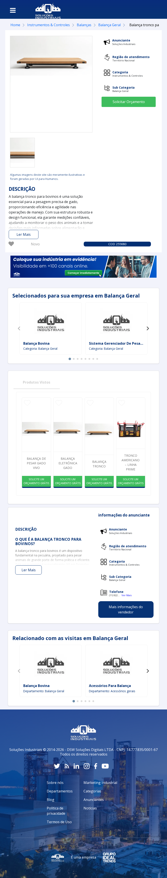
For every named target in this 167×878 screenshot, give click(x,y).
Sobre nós (55, 782)
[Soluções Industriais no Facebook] (95, 766)
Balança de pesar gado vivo (36, 463)
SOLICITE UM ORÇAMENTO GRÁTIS (36, 481)
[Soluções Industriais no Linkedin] (76, 766)
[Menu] (13, 10)
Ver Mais (127, 595)
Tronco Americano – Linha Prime (131, 462)
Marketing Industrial (100, 782)
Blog (50, 799)
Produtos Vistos (36, 382)
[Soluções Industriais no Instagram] (87, 766)
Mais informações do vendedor (126, 609)
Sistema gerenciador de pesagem (118, 343)
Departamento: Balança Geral (43, 691)
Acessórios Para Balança (110, 685)
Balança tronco (99, 464)
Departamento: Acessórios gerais (112, 691)
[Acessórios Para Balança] (116, 665)
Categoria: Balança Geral (40, 348)
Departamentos (60, 791)
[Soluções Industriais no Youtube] (105, 766)
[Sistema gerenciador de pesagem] (116, 322)
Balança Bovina (36, 343)
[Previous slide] (19, 328)
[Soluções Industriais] (46, 9)
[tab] (69, 359)
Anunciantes (94, 799)
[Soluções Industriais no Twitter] (57, 766)
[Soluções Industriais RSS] (66, 766)
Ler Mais (24, 234)
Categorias (92, 791)
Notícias (90, 808)
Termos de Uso (59, 821)
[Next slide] (147, 328)
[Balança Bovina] (50, 322)
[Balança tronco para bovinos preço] (22, 152)
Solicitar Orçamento (129, 101)
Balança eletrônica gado (67, 463)
